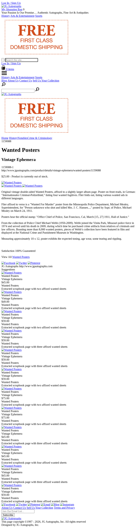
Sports (38, 15)
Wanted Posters (21, 256)
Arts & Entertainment (22, 15)
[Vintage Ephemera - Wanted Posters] (11, 272)
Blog (4, 80)
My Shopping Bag (11, 9)
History (5, 15)
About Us (13, 80)
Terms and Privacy (64, 507)
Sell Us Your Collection (46, 80)
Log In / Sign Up (11, 2)
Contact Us (25, 80)
